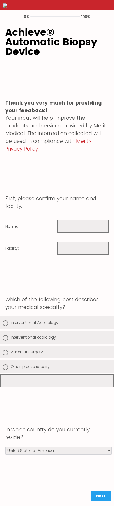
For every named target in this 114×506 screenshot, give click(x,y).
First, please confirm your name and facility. (50, 202)
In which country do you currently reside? (47, 433)
